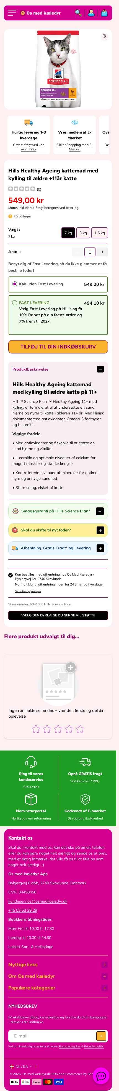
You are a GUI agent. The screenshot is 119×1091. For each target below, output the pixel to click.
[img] (21, 189)
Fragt (39, 208)
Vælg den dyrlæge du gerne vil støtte (58, 615)
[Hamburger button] (13, 13)
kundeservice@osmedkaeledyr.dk (37, 901)
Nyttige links (22, 965)
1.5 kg (99, 234)
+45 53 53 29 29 (22, 910)
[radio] (14, 284)
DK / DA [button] (22, 1067)
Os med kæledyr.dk (36, 1074)
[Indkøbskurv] (103, 13)
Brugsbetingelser (70, 1046)
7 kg (68, 234)
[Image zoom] (104, 36)
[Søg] (78, 13)
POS (54, 1074)
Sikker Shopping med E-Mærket (74, 147)
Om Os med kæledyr (31, 976)
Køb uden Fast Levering (41, 283)
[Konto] (91, 13)
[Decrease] (77, 252)
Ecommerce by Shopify (82, 1074)
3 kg (83, 234)
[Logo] (40, 13)
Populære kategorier (31, 988)
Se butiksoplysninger (28, 591)
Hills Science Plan (57, 604)
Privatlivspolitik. (94, 1046)
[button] (101, 1036)
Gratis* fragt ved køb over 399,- (28, 147)
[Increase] (102, 252)
